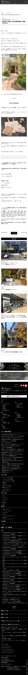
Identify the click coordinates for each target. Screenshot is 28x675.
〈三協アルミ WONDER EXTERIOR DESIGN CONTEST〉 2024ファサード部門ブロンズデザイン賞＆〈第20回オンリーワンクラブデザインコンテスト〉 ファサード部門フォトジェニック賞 (15, 544)
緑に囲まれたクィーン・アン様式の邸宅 (9, 441)
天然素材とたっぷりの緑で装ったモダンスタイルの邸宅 (12, 454)
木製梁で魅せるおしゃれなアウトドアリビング (10, 452)
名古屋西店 (19, 415)
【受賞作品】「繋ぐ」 (6, 462)
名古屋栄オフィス (20, 417)
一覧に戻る (14, 233)
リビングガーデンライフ (6, 645)
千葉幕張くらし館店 (6, 422)
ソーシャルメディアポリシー (6, 664)
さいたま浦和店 (19, 403)
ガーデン (4, 514)
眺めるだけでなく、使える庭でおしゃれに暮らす (11, 445)
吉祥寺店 (4, 408)
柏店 (3, 421)
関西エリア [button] (3, 617)
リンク (2, 400)
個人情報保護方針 (4, 662)
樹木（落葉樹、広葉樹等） (7, 638)
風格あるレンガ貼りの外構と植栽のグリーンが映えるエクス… (13, 449)
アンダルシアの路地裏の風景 (7, 447)
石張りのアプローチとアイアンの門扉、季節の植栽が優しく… (13, 457)
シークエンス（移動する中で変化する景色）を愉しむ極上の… (13, 463)
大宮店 (18, 405)
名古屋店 (18, 414)
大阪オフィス (5, 428)
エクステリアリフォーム (7, 489)
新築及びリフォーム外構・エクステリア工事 (9, 627)
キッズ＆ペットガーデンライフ (7, 652)
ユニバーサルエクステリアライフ (8, 650)
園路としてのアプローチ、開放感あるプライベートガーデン (13, 444)
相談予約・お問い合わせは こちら (14, 396)
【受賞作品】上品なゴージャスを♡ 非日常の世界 (11, 467)
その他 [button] (2, 521)
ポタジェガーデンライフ (6, 647)
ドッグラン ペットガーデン (8, 519)
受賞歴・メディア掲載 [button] (6, 527)
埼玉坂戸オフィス (20, 407)
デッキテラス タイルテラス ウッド (9, 515)
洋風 (3, 504)
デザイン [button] (3, 492)
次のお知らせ (23, 232)
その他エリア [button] (9, 620)
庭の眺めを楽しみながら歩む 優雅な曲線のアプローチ (11, 468)
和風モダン (5, 502)
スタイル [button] (3, 474)
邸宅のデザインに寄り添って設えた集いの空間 (10, 465)
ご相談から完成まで (4, 657)
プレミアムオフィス (6, 403)
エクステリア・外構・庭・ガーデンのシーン (10, 624)
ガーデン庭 (5, 484)
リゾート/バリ (5, 499)
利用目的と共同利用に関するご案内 (7, 660)
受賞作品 (4, 482)
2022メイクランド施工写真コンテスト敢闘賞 (11, 570)
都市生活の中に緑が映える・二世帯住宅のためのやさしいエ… (13, 439)
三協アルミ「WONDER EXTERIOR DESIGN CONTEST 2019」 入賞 (15, 602)
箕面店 (4, 426)
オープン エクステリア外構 (8, 477)
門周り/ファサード (6, 509)
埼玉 (16, 402)
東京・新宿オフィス (6, 410)
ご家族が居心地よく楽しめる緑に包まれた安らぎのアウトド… (13, 460)
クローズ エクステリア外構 (8, 479)
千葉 (2, 419)
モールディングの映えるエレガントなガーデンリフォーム (12, 437)
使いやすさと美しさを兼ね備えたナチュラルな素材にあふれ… (13, 450)
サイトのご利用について (5, 659)
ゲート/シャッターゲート (7, 510)
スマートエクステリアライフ (7, 649)
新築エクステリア (6, 487)
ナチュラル (5, 497)
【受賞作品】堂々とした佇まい (7, 470)
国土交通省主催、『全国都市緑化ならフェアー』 (12, 599)
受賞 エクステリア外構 (7, 485)
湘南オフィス (5, 417)
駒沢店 (4, 407)
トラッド (4, 500)
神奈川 (2, 412)
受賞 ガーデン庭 (6, 490)
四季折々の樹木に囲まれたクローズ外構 (9, 459)
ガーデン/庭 (5, 512)
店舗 (3, 524)
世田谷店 (4, 405)
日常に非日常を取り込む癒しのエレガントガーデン (11, 434)
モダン (4, 495)
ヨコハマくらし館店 (6, 415)
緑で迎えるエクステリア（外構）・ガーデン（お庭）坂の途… (13, 436)
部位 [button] (2, 506)
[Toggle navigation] (26, 2)
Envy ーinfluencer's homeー (6, 442)
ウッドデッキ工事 (4, 644)
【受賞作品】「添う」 (6, 472)
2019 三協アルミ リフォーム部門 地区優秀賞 (12, 601)
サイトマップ (3, 398)
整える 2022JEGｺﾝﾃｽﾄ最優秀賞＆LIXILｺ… (9, 455)
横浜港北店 (5, 414)
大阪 (2, 425)
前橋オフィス (19, 421)
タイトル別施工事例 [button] (5, 431)
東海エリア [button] (3, 614)
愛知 (16, 412)
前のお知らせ (4, 232)
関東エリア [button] (3, 610)
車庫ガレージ (5, 517)
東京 (2, 402)
